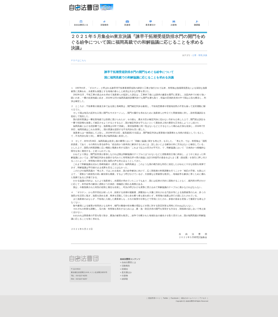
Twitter (165, 298)
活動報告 (126, 266)
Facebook (175, 298)
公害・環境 (197, 55)
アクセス (202, 298)
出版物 (125, 275)
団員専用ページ (154, 298)
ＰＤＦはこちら (78, 60)
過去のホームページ (189, 298)
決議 (205, 55)
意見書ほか (127, 272)
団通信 (125, 269)
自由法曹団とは (129, 262)
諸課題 (125, 279)
